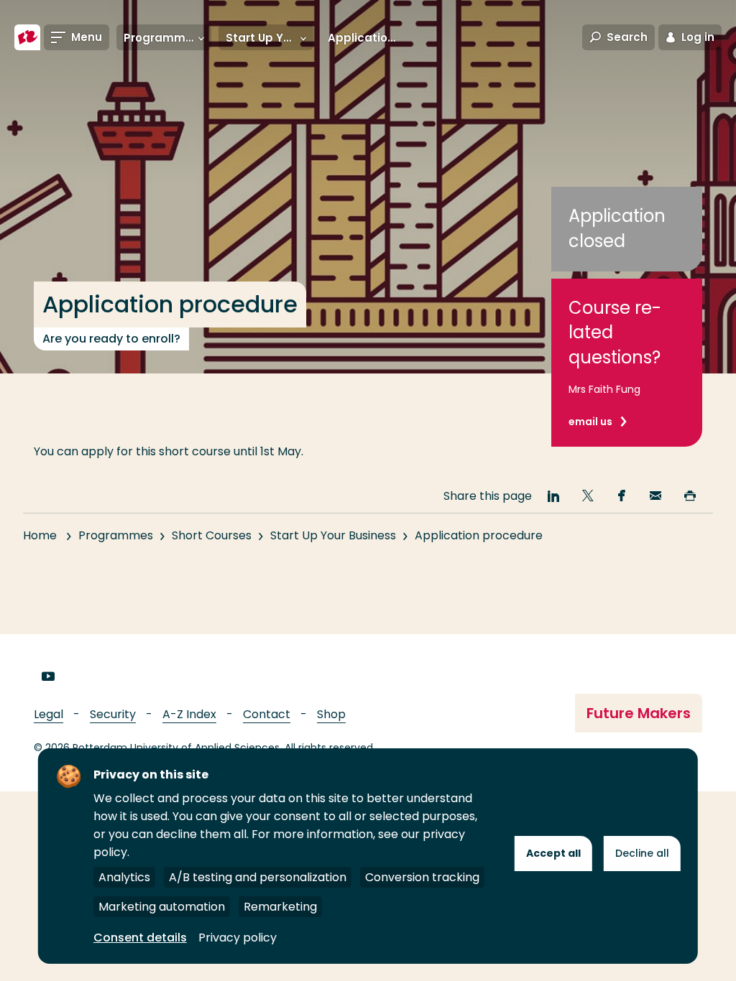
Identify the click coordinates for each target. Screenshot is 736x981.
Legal (48, 714)
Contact (266, 714)
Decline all (642, 853)
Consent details (140, 937)
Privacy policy (237, 937)
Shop (331, 714)
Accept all (553, 853)
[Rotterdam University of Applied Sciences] (27, 37)
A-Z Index (189, 714)
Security (113, 714)
